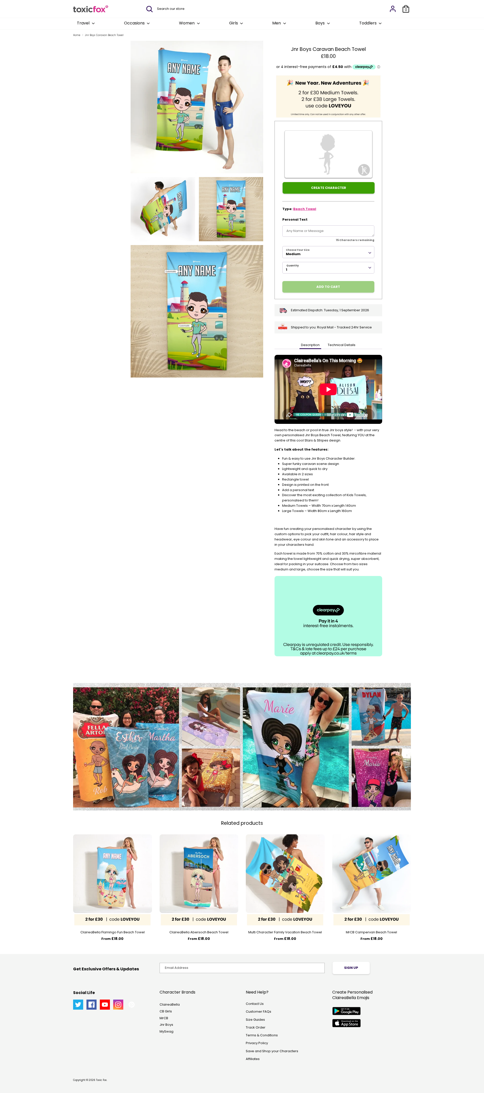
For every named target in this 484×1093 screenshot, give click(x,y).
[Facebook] (91, 1005)
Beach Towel (304, 209)
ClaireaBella (170, 1004)
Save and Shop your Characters (272, 1051)
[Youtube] (105, 1005)
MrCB (164, 1018)
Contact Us (255, 1003)
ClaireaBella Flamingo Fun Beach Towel (112, 932)
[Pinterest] (132, 1005)
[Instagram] (118, 1005)
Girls (234, 23)
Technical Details (341, 345)
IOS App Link (346, 1023)
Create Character (328, 187)
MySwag (166, 1031)
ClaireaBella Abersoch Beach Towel (198, 932)
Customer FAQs (258, 1011)
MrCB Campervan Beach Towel (371, 932)
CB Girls (166, 1011)
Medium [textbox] (293, 254)
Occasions (135, 23)
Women (187, 23)
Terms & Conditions (262, 1035)
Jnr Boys (166, 1024)
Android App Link (346, 1011)
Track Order (255, 1027)
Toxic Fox (101, 1080)
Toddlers (368, 23)
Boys (320, 23)
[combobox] (328, 252)
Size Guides (255, 1019)
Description (310, 345)
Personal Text (295, 219)
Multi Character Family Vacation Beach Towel (285, 932)
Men (277, 23)
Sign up (351, 967)
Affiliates (253, 1058)
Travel (83, 23)
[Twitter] (78, 1005)
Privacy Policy (257, 1043)
